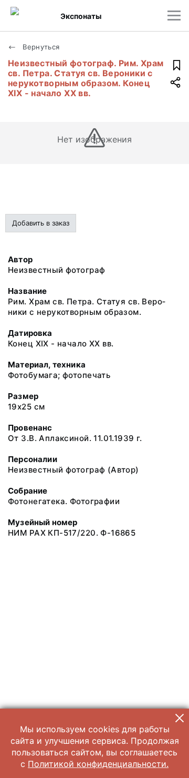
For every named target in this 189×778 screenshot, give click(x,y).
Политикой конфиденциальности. (98, 764)
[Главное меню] (174, 15)
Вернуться (40, 47)
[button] (179, 718)
